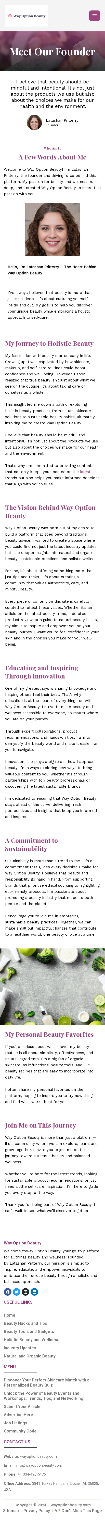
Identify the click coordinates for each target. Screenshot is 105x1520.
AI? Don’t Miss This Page (78, 1510)
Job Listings (15, 1422)
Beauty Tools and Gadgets (29, 1331)
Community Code (20, 1431)
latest (85, 471)
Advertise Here (18, 1414)
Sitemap (11, 1510)
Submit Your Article (22, 1406)
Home (9, 1315)
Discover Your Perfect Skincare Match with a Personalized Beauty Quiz (46, 1383)
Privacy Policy (36, 1510)
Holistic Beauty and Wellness (31, 1339)
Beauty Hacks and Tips (25, 1323)
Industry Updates (20, 1347)
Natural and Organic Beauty (30, 1356)
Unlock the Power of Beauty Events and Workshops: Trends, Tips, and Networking (43, 1396)
